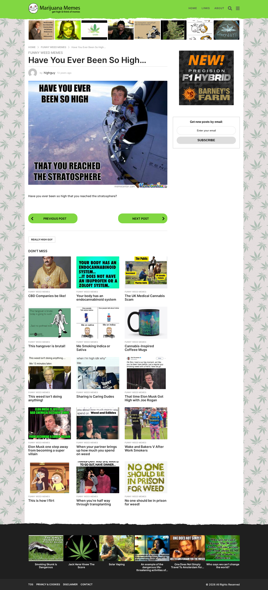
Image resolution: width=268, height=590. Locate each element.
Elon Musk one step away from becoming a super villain (48, 450)
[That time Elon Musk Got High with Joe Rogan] (146, 373)
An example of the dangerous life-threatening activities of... (152, 567)
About (219, 8)
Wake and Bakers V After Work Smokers (144, 448)
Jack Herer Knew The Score (81, 566)
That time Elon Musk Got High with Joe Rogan (144, 398)
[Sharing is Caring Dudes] (97, 373)
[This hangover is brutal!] (49, 323)
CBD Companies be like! (47, 296)
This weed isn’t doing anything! (45, 398)
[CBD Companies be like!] (49, 272)
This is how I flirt (41, 500)
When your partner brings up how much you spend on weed (96, 450)
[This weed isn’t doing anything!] (49, 373)
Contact (87, 584)
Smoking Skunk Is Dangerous (46, 566)
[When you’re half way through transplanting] (97, 477)
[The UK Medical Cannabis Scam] (146, 272)
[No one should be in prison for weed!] (146, 477)
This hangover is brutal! (46, 346)
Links (206, 8)
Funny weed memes (45, 53)
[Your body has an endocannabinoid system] (97, 272)
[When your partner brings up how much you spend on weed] (97, 423)
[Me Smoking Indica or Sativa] (97, 323)
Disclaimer (70, 584)
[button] (230, 8)
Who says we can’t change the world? (222, 566)
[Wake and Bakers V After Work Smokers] (146, 423)
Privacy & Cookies (48, 584)
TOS (30, 584)
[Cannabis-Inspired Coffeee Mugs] (146, 323)
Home (193, 8)
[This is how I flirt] (49, 477)
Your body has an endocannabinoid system (96, 297)
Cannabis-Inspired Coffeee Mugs (139, 348)
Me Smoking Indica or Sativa (93, 348)
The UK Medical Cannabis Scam (145, 297)
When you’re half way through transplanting (93, 502)
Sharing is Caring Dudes (95, 396)
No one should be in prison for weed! (145, 502)
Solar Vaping (117, 564)
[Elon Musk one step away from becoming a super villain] (49, 423)
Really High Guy (42, 239)
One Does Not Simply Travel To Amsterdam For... (187, 566)
